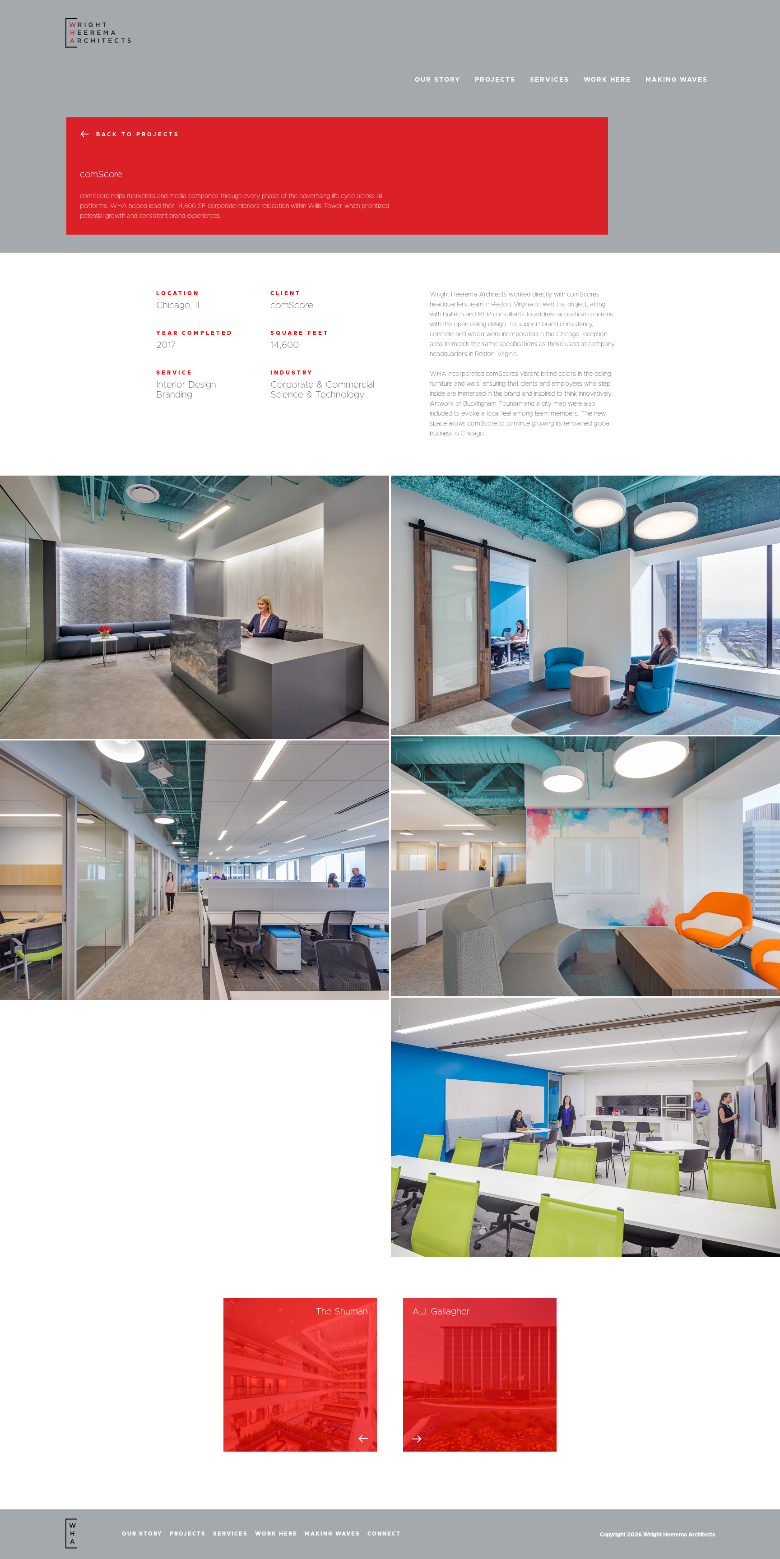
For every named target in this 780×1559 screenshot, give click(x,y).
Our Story (437, 80)
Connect (384, 1533)
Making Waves (676, 80)
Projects (495, 80)
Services (549, 80)
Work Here (607, 80)
